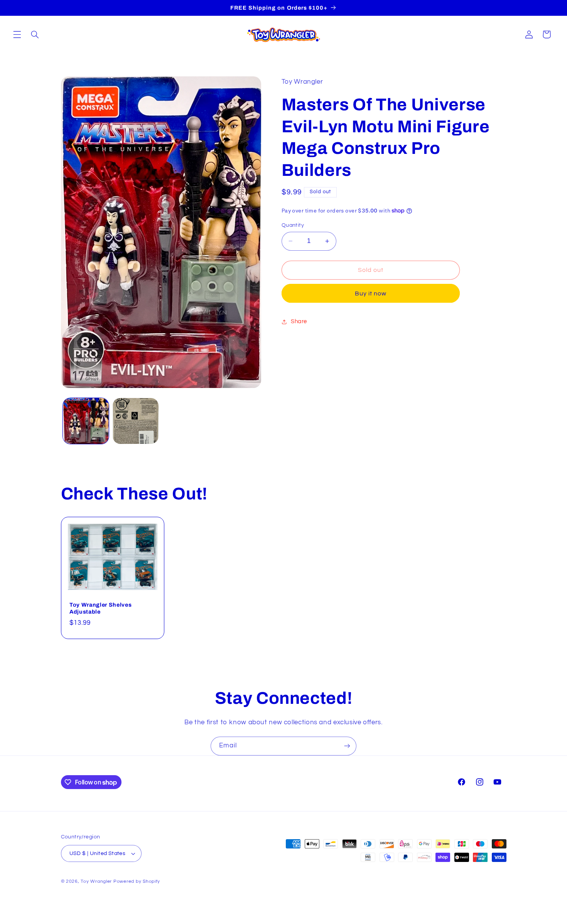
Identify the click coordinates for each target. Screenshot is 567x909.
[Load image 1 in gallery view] (86, 421)
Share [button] (299, 322)
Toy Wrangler (96, 881)
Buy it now (371, 293)
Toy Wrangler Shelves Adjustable (100, 608)
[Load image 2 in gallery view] (136, 421)
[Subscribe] (347, 746)
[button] (17, 34)
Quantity (293, 225)
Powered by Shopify (136, 881)
